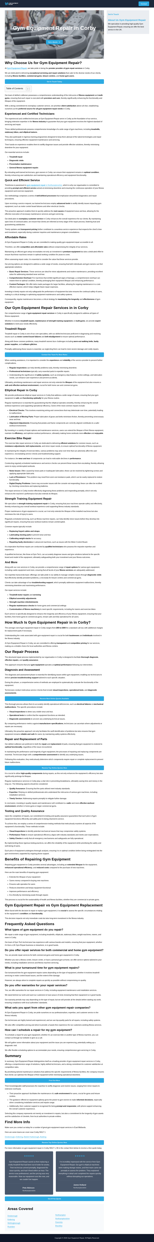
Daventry (59, 1222)
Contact (144, 4)
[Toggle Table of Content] (26, 89)
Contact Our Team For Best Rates (54, 355)
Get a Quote (52, 42)
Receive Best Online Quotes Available (54, 698)
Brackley (58, 1226)
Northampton (60, 1215)
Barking (43, 1137)
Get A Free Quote (54, 1199)
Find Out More (54, 1080)
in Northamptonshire (44, 185)
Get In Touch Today (54, 82)
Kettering (19, 1137)
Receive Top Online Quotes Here (54, 768)
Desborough (10, 1137)
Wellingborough (14, 1223)
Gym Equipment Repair (17, 68)
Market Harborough (31, 1137)
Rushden (11, 1227)
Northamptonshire (62, 1219)
